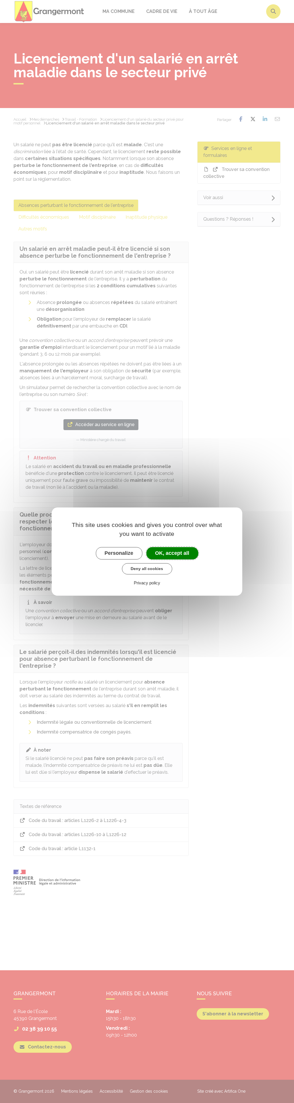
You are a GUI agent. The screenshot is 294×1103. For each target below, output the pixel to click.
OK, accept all (172, 553)
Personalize (119, 553)
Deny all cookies (147, 568)
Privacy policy (147, 582)
